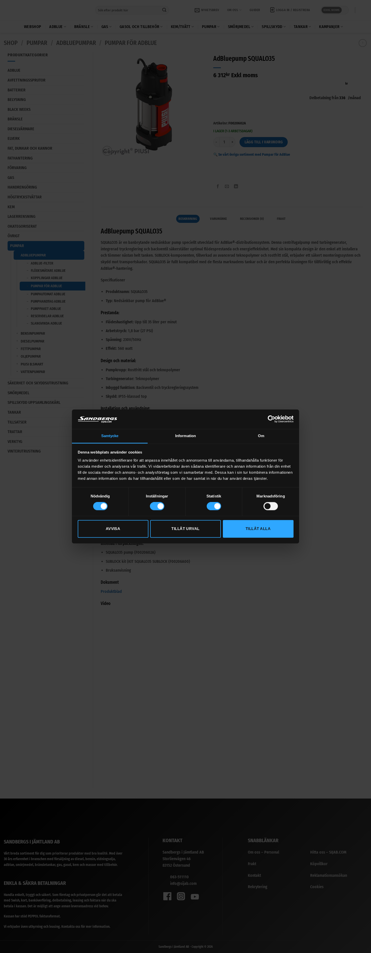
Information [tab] (185, 436)
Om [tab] (261, 436)
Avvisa (113, 528)
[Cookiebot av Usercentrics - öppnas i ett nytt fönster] (271, 419)
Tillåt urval (185, 528)
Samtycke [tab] (110, 436)
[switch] (157, 506)
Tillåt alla (258, 528)
